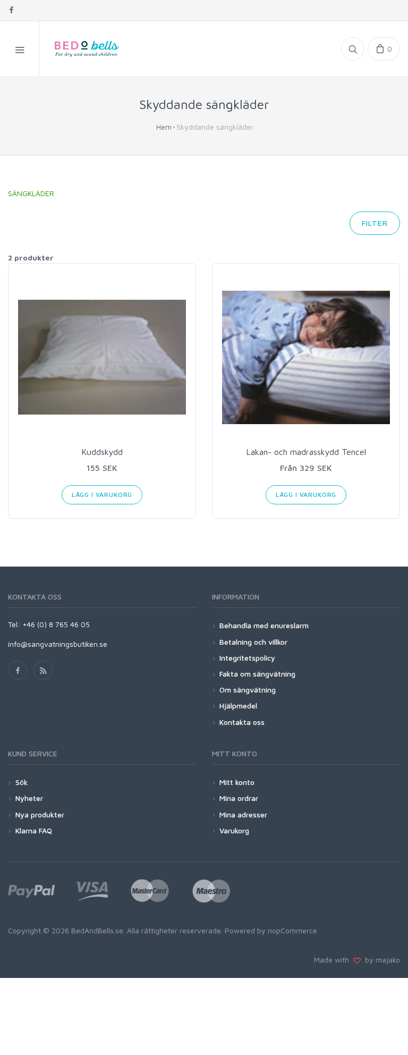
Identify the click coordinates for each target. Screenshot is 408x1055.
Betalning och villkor (253, 641)
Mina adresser (243, 814)
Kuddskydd (102, 452)
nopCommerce (292, 930)
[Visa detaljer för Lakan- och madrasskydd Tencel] (306, 357)
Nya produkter (39, 814)
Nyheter (29, 798)
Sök (21, 782)
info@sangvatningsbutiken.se (57, 643)
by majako (380, 959)
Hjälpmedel (238, 705)
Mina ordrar (238, 798)
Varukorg (234, 830)
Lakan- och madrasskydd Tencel (306, 452)
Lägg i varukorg (102, 495)
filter (375, 222)
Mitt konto (236, 782)
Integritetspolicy (247, 657)
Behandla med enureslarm (264, 625)
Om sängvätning (247, 689)
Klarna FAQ (33, 830)
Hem (164, 126)
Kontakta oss (242, 722)
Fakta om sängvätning (257, 673)
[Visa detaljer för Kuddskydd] (102, 357)
